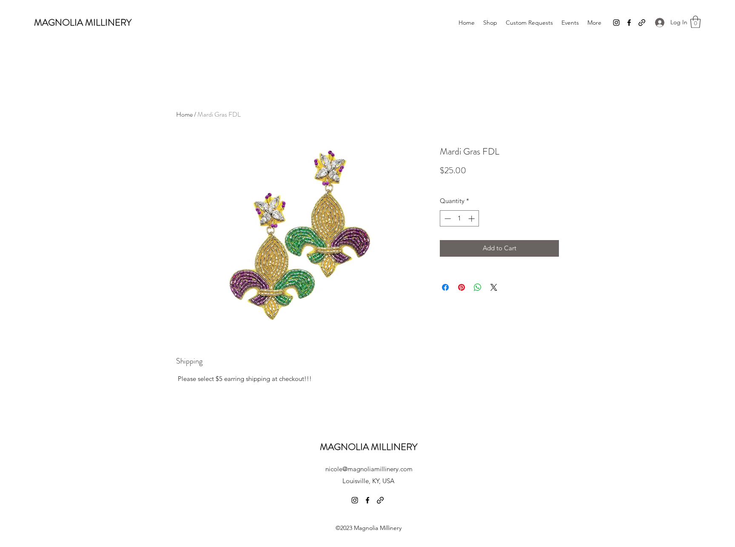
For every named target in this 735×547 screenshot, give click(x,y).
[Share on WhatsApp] (478, 287)
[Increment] (472, 218)
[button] (695, 22)
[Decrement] (447, 218)
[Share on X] (494, 287)
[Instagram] (616, 22)
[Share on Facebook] (445, 287)
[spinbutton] (460, 218)
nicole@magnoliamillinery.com (369, 469)
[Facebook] (629, 22)
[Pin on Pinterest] (461, 287)
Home (184, 114)
